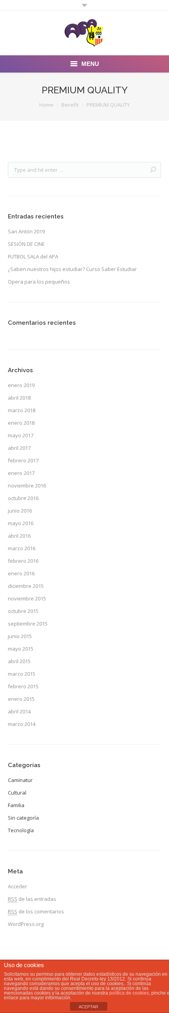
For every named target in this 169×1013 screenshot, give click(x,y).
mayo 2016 (20, 523)
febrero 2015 (23, 686)
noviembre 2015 (27, 598)
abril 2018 (19, 397)
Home (46, 104)
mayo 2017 (20, 435)
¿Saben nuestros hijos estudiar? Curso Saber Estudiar (72, 269)
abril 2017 (19, 447)
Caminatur (20, 780)
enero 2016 (21, 573)
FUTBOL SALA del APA (33, 256)
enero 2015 (21, 698)
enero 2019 (21, 385)
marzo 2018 (21, 410)
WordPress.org (26, 924)
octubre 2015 (23, 611)
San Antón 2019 (26, 231)
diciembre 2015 (26, 585)
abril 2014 (19, 711)
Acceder (17, 886)
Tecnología (21, 830)
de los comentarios (36, 911)
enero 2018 (21, 422)
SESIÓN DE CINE (26, 243)
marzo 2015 (21, 673)
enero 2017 (21, 472)
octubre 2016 (23, 498)
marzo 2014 (21, 723)
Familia (16, 805)
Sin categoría (23, 817)
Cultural (17, 792)
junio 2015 (20, 636)
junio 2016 (20, 510)
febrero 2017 (23, 460)
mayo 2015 (20, 648)
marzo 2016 (21, 548)
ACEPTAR (88, 1006)
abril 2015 (19, 661)
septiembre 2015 (28, 623)
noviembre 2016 (27, 485)
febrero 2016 (23, 560)
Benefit (70, 104)
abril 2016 (19, 535)
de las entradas (32, 898)
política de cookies (129, 993)
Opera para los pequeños (39, 281)
